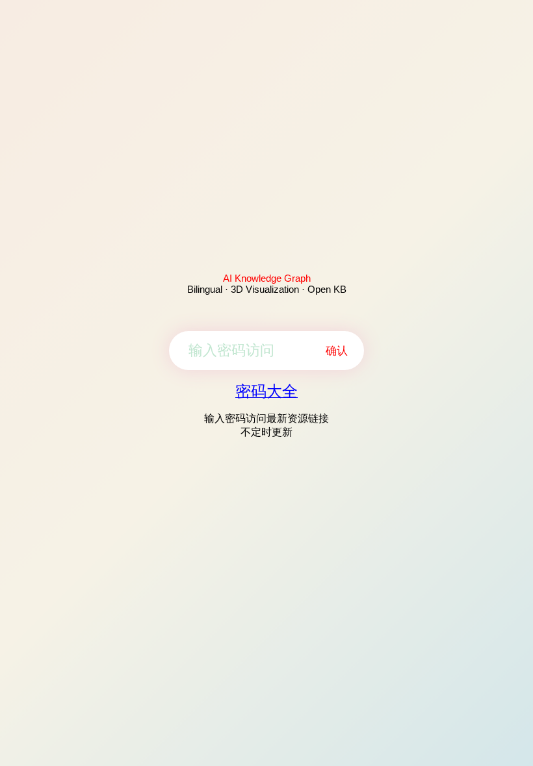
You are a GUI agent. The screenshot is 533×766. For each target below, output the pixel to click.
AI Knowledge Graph (267, 278)
